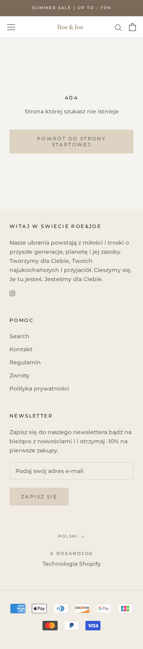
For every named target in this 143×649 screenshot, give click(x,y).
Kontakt (21, 349)
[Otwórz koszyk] (132, 27)
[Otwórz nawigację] (11, 27)
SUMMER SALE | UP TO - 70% (71, 7)
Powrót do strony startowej (71, 141)
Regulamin (25, 362)
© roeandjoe (71, 553)
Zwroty (19, 375)
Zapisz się (39, 497)
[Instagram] (12, 292)
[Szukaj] (118, 27)
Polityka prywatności (39, 388)
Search (19, 336)
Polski (68, 536)
